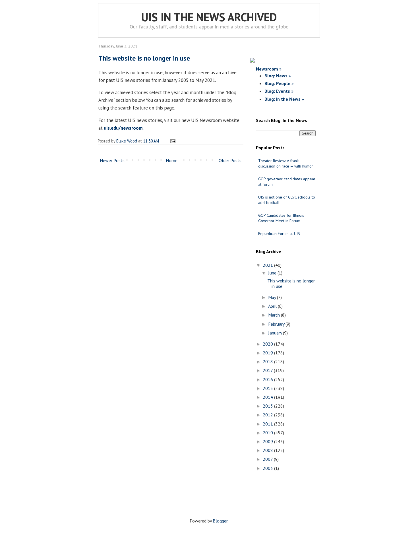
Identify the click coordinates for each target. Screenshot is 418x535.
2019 (268, 353)
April (273, 306)
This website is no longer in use (144, 58)
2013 (268, 406)
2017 (268, 370)
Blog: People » (279, 83)
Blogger (220, 521)
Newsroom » (269, 69)
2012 (268, 415)
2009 (268, 441)
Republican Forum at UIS (279, 233)
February (276, 324)
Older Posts (230, 160)
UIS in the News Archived (209, 17)
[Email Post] (171, 141)
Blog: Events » (278, 91)
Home (171, 160)
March (274, 315)
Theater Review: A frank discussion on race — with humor (285, 163)
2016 (268, 379)
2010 (268, 432)
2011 (268, 424)
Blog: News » (277, 76)
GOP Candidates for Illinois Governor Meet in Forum (281, 218)
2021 (268, 265)
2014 (268, 397)
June (273, 273)
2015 (268, 388)
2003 (268, 468)
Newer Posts (112, 160)
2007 (268, 459)
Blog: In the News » (284, 99)
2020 (268, 344)
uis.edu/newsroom (123, 128)
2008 (268, 450)
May (272, 297)
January (275, 333)
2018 (268, 361)
